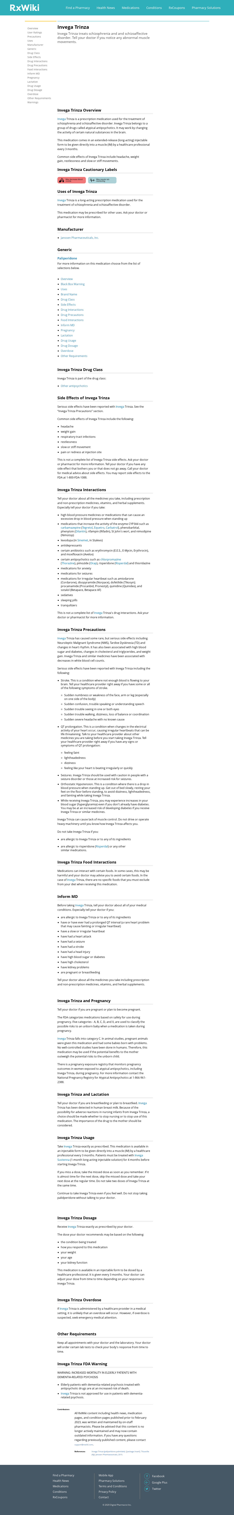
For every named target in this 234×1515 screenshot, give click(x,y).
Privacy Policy (107, 1492)
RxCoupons (177, 8)
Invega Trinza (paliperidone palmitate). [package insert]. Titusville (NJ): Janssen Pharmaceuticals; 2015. (120, 1453)
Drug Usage (68, 340)
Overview (67, 279)
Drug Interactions (72, 310)
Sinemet (82, 540)
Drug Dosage (69, 346)
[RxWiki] (24, 7)
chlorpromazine (110, 559)
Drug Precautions (72, 315)
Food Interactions (72, 320)
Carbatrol (112, 527)
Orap (93, 563)
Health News (106, 8)
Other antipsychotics (74, 386)
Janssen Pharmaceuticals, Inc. (80, 238)
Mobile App (106, 1475)
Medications (130, 8)
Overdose (67, 351)
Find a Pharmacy (78, 8)
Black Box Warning (73, 284)
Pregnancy (68, 330)
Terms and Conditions (113, 1486)
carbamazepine (71, 527)
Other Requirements (74, 356)
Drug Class (68, 299)
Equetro (99, 527)
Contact (104, 1497)
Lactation (67, 335)
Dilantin (81, 531)
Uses (64, 289)
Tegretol (87, 527)
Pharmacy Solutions (206, 8)
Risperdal (121, 563)
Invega (61, 119)
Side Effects (68, 304)
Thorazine (68, 563)
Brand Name (69, 294)
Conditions (154, 8)
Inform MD (68, 325)
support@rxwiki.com (84, 1444)
